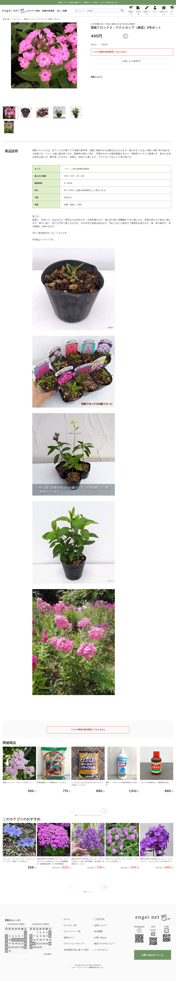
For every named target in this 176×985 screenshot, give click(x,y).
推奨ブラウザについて (104, 943)
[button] (104, 811)
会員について (100, 925)
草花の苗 (6, 19)
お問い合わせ (100, 937)
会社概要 (98, 931)
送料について (96, 76)
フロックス (16, 19)
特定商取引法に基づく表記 (76, 949)
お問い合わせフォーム (153, 955)
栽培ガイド (69, 937)
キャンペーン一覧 (72, 931)
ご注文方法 (99, 919)
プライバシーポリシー (74, 943)
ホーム (67, 919)
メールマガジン (101, 949)
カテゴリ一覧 (70, 925)
